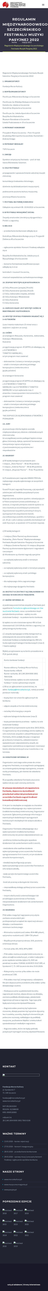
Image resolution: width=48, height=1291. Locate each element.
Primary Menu (43, 5)
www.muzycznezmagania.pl (15, 1184)
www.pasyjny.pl (10, 1189)
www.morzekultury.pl (13, 1179)
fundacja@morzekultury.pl (19, 689)
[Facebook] (24, 1270)
